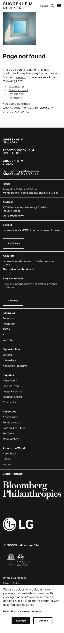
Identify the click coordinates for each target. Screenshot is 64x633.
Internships (9, 360)
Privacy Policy (11, 583)
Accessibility (10, 417)
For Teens (8, 433)
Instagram (9, 323)
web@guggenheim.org (18, 107)
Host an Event (11, 386)
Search (52, 6)
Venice (7, 464)
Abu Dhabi (9, 453)
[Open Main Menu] (59, 6)
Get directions (12, 215)
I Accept (21, 620)
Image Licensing (13, 391)
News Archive (11, 439)
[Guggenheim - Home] (17, 5)
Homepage (16, 86)
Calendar (15, 98)
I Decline (43, 620)
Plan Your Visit (18, 90)
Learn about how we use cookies (20, 611)
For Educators (11, 422)
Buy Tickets (13, 243)
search (20, 77)
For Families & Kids (14, 428)
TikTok (6, 329)
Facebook (9, 318)
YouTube (8, 340)
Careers (8, 354)
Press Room (10, 380)
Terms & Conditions (14, 577)
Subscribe (12, 300)
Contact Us (9, 402)
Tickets (44, 5)
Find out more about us (17, 269)
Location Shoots (12, 396)
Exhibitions (16, 94)
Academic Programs (15, 365)
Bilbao (7, 459)
